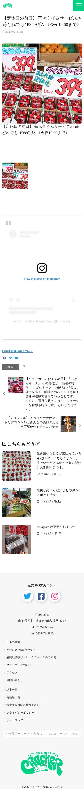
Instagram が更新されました (56, 527)
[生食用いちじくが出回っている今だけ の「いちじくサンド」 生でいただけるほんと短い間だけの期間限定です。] (16, 466)
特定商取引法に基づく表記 (22, 705)
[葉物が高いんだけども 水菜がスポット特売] (16, 502)
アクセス (12, 672)
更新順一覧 (13, 697)
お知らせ (10, 367)
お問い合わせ (14, 680)
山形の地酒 (13, 642)
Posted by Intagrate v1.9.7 (17, 350)
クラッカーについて (19, 665)
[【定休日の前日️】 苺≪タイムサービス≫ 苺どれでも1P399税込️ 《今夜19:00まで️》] (42, 121)
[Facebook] (4, 358)
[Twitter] (10, 358)
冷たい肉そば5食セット (21, 649)
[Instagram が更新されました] (16, 539)
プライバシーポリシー (20, 712)
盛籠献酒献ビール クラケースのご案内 (31, 657)
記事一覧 (11, 689)
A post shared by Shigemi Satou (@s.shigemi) (42, 321)
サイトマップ (14, 720)
